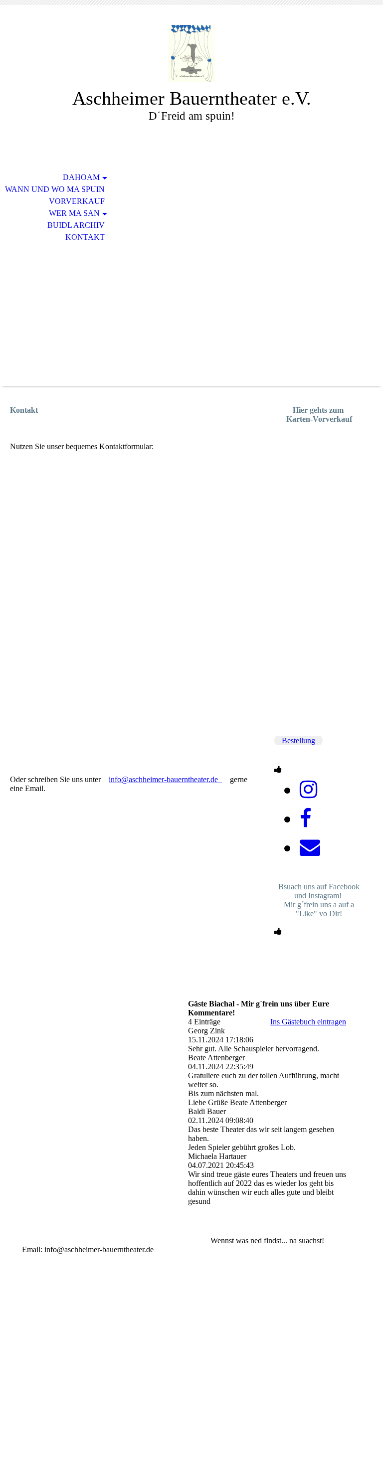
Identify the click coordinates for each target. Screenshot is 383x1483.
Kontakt (85, 237)
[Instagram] (308, 789)
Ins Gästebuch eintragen (308, 1021)
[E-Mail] (310, 847)
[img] (191, 53)
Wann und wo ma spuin (55, 189)
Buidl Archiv (76, 225)
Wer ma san (74, 213)
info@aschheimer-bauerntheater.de (165, 779)
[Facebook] (305, 818)
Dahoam (81, 177)
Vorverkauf (77, 201)
